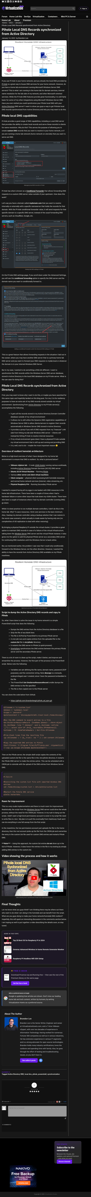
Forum (4, 16)
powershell (42, 1074)
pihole (35, 1074)
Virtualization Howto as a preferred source (25, 1002)
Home (4, 23)
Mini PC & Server (68, 16)
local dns (28, 1074)
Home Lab (6, 20)
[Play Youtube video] (34, 878)
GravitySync (15, 648)
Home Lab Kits (15, 16)
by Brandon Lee (22, 38)
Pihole (45, 472)
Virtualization (38, 16)
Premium (27, 20)
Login (64, 1101)
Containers (52, 16)
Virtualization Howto (51, 1194)
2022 (11, 23)
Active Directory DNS (16, 1074)
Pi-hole (4, 84)
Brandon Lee (26, 1018)
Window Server (21, 534)
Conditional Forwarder (35, 191)
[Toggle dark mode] (87, 17)
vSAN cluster (40, 465)
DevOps (27, 16)
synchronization (53, 1074)
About (16, 20)
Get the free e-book (20, 983)
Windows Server (33, 809)
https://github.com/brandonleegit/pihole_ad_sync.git (31, 700)
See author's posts (29, 1060)
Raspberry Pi (6, 1072)
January (18, 23)
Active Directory (8, 106)
